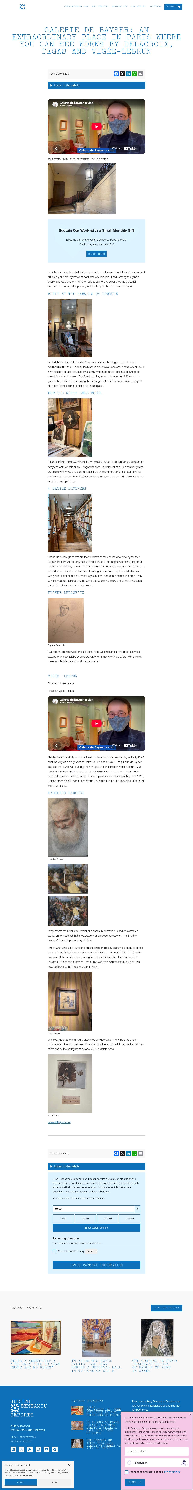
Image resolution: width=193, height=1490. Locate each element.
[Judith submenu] (160, 6)
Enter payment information (96, 1265)
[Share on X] (122, 73)
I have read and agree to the (154, 1472)
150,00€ (129, 1218)
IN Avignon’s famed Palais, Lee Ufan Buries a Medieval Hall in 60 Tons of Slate (96, 1366)
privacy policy (172, 1472)
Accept (20, 1482)
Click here (96, 254)
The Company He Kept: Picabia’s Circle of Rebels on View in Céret (154, 1366)
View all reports (167, 1308)
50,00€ (85, 1218)
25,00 (63, 1218)
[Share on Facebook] (116, 73)
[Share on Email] (140, 73)
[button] (69, 1465)
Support (171, 7)
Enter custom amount (96, 1227)
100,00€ (107, 1218)
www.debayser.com (59, 1122)
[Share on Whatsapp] (134, 73)
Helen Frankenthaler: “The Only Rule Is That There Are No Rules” (35, 1364)
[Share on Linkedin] (128, 73)
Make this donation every (71, 1251)
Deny (54, 1482)
